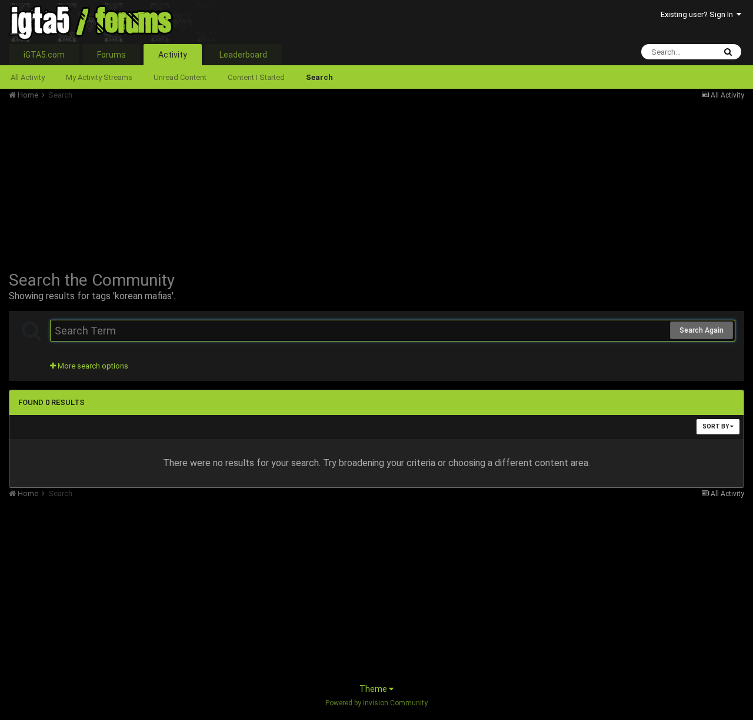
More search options (92, 365)
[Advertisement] (223, 182)
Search (319, 77)
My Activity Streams (99, 77)
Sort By (716, 426)
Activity (172, 54)
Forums (111, 54)
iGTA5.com (44, 54)
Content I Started (256, 77)
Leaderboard (243, 54)
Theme (374, 689)
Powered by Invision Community (376, 703)
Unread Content (180, 77)
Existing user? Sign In (699, 14)
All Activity (28, 77)
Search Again (701, 330)
